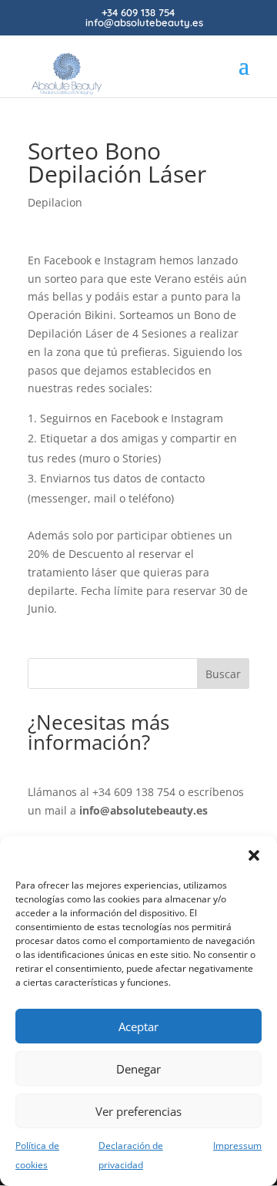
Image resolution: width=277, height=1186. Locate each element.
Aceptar (138, 1026)
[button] (254, 855)
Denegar (138, 1069)
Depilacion (55, 202)
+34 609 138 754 (133, 792)
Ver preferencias (138, 1111)
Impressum (237, 1145)
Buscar (223, 674)
